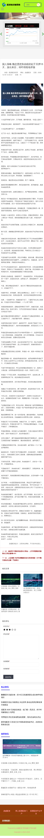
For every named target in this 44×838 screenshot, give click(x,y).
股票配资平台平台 (36, 812)
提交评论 (8, 677)
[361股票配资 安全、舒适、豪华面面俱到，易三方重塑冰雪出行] (33, 580)
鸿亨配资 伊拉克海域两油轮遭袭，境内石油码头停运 (21, 717)
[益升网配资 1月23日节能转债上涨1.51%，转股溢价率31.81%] (22, 746)
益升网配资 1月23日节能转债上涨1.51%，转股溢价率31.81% (20, 756)
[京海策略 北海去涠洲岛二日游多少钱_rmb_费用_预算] (10, 579)
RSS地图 (26, 828)
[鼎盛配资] (11, 4)
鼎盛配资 (6, 811)
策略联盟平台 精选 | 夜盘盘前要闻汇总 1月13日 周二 (19, 794)
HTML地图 (32, 828)
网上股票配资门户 (21, 812)
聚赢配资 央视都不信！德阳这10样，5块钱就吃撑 (18, 787)
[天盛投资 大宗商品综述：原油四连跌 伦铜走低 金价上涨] (10, 601)
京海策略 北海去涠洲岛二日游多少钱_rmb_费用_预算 (20, 763)
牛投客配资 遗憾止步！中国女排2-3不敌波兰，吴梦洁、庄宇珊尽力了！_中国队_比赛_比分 (21, 779)
